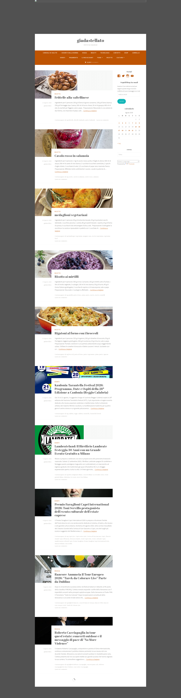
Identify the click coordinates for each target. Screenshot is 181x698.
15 (136, 127)
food (99, 57)
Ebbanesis (66, 539)
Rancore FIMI (99, 603)
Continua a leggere (90, 111)
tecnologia (104, 53)
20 (129, 130)
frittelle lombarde (79, 120)
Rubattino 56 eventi (70, 477)
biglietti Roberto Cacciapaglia (77, 664)
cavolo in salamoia (78, 177)
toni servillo (68, 543)
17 (119, 130)
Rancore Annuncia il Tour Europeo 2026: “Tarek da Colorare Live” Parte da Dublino (81, 578)
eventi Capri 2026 (86, 539)
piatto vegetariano (89, 354)
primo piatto (85, 295)
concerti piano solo (92, 664)
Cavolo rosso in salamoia (72, 156)
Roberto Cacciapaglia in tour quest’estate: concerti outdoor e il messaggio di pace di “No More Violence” (78, 637)
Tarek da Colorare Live (73, 605)
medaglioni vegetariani (71, 215)
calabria (71, 413)
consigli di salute (50, 53)
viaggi (84, 53)
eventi (62, 57)
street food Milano (82, 477)
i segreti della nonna (69, 53)
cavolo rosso (89, 177)
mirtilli (71, 295)
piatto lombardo (90, 120)
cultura (120, 57)
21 (132, 130)
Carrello (136, 53)
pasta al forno (78, 354)
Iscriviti (122, 101)
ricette (110, 57)
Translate (131, 164)
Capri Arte (72, 536)
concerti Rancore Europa (86, 603)
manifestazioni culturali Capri (63, 541)
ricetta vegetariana (97, 236)
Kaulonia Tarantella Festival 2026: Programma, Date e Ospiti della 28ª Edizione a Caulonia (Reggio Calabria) (81, 388)
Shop (126, 53)
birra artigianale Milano (75, 475)
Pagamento (73, 57)
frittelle (71, 120)
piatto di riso (77, 295)
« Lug (118, 143)
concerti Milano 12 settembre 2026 (93, 475)
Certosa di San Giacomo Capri (96, 536)
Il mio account (87, 57)
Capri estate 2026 (81, 536)
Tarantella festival (95, 413)
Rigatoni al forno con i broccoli (76, 333)
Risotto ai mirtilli (67, 277)
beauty (93, 53)
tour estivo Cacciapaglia (81, 667)
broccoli (71, 354)
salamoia (96, 177)
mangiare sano (87, 236)
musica (57, 571)
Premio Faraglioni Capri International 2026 (96, 541)
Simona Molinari (59, 543)
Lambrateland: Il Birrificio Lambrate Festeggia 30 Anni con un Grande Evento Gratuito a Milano (81, 449)
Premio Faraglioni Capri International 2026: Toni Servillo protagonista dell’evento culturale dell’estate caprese (82, 509)
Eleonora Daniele (75, 539)
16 (139, 127)
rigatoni (106, 354)
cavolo (71, 177)
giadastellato (90, 40)
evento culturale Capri (98, 539)
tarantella (86, 413)
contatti (116, 53)
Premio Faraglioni (78, 541)
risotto (92, 295)
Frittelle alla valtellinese (72, 97)
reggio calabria (78, 413)
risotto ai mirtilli (100, 295)
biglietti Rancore (73, 603)
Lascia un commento (102, 120)
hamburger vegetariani (75, 236)
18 (122, 130)
